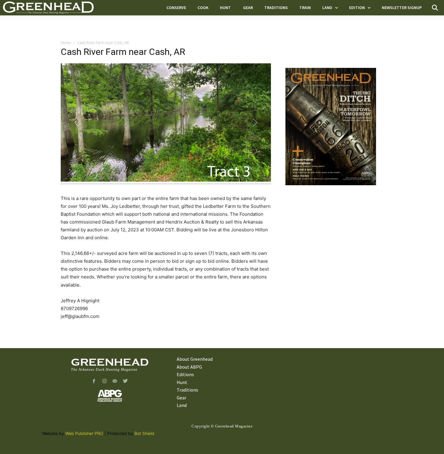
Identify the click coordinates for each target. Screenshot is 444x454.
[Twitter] (125, 381)
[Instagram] (104, 381)
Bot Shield (144, 433)
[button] (435, 8)
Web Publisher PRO (84, 433)
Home (66, 42)
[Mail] (115, 381)
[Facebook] (93, 381)
